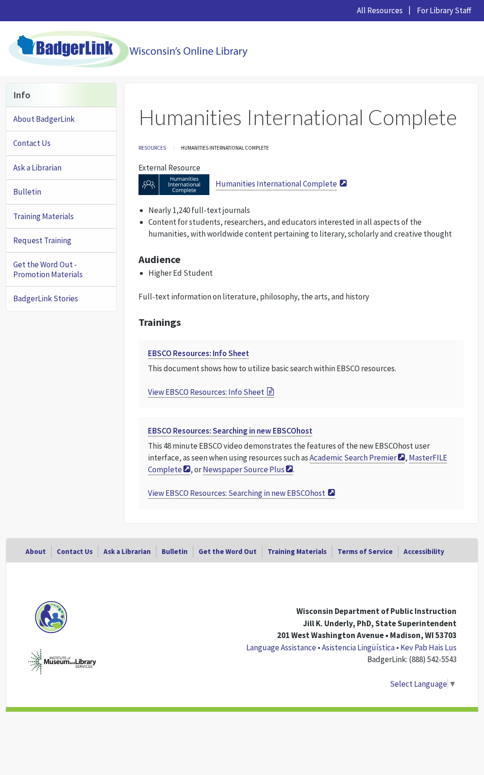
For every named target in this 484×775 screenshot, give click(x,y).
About (36, 551)
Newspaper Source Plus (244, 469)
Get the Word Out (228, 551)
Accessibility (424, 551)
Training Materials (43, 216)
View (206, 392)
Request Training (42, 240)
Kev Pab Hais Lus (428, 647)
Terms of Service (365, 551)
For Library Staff (444, 10)
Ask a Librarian (37, 167)
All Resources (380, 10)
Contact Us (32, 143)
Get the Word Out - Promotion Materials (48, 269)
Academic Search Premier (353, 457)
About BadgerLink (44, 119)
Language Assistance (281, 647)
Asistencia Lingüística (358, 647)
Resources (152, 148)
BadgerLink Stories (45, 298)
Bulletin (27, 192)
